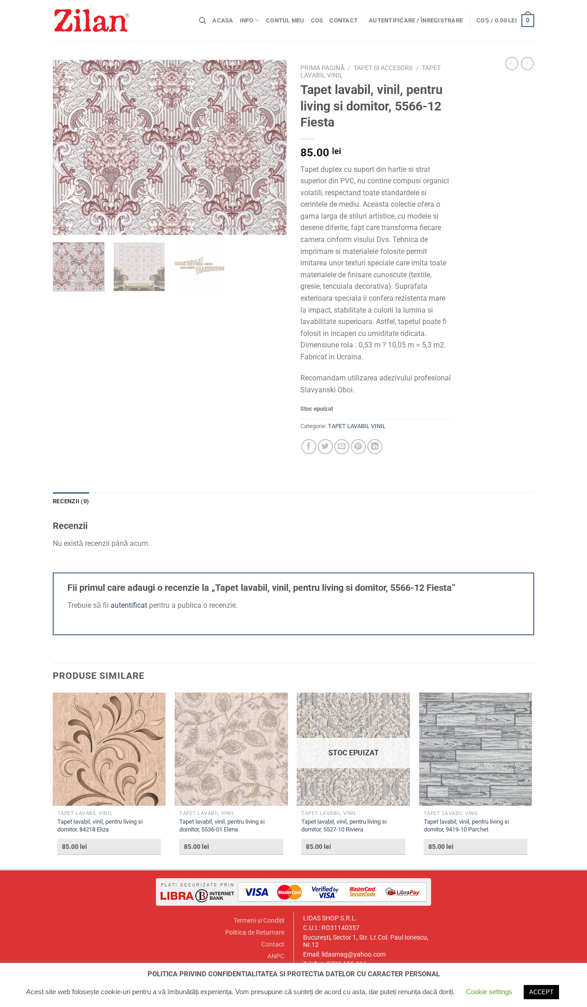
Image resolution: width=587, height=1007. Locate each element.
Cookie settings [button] (489, 992)
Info (247, 20)
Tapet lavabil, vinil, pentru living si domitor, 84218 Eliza (100, 825)
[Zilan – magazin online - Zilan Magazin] (119, 20)
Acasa (222, 20)
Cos (317, 20)
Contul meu (285, 20)
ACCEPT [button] (541, 992)
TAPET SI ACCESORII (383, 68)
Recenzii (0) (71, 501)
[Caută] (202, 20)
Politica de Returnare (254, 932)
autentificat (129, 605)
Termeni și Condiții (258, 920)
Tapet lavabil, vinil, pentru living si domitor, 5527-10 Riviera (344, 825)
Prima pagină (322, 68)
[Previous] (69, 147)
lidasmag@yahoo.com (353, 954)
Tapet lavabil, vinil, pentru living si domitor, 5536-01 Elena (222, 825)
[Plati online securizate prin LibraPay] (293, 892)
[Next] (270, 147)
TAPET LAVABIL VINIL (357, 426)
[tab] (71, 501)
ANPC (275, 956)
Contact (343, 20)
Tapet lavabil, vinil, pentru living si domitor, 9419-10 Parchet (466, 825)
